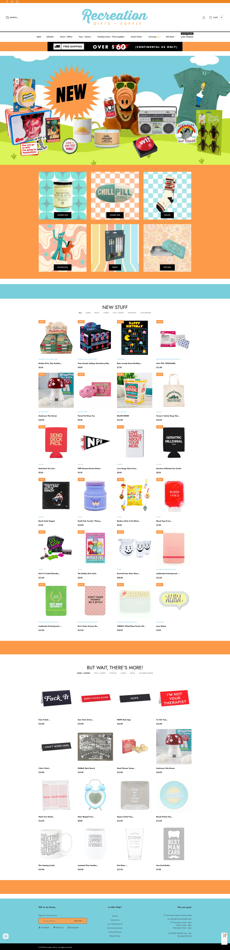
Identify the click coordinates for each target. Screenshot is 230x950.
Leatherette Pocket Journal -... (168, 573)
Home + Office (66, 37)
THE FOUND (121, 359)
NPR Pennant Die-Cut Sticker (89, 468)
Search (115, 916)
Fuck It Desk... (44, 719)
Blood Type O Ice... (164, 521)
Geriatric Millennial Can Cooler (168, 468)
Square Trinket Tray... (125, 816)
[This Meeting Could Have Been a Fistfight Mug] (56, 843)
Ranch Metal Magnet (46, 521)
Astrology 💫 (153, 37)
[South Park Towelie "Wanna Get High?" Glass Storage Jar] (95, 495)
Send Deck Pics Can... (47, 468)
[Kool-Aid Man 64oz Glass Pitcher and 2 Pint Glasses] (134, 548)
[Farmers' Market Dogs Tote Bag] (174, 390)
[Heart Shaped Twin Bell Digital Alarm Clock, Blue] (95, 795)
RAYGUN (159, 412)
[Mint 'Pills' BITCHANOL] (174, 337)
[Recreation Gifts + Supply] (115, 17)
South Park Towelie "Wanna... (90, 521)
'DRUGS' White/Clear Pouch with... (131, 626)
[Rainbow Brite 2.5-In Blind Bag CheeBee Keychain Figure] (134, 495)
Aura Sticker (161, 626)
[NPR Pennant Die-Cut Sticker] (95, 442)
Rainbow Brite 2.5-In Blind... (128, 521)
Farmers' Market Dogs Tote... (168, 416)
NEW (39, 37)
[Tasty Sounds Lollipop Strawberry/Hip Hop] (95, 337)
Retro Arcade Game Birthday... (129, 363)
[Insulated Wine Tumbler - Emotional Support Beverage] (95, 843)
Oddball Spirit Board (86, 768)
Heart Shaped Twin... (86, 816)
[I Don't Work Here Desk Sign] (56, 746)
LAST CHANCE (187, 36)
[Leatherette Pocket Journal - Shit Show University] (56, 600)
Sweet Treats (136, 37)
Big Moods (160, 622)
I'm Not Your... (162, 719)
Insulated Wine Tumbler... (88, 865)
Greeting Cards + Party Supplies (110, 37)
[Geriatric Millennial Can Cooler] (174, 442)
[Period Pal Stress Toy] (95, 390)
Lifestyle (49, 37)
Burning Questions (115, 928)
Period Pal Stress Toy (86, 416)
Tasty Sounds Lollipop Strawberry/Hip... (94, 363)
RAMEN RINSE (123, 416)
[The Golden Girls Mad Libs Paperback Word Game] (95, 548)
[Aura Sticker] (174, 600)
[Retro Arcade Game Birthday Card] (134, 337)
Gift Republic (43, 412)
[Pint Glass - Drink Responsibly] (134, 843)
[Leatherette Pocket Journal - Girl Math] (174, 548)
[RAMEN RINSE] (134, 390)
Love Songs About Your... (127, 468)
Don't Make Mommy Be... (88, 626)
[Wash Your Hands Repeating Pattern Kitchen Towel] (56, 795)
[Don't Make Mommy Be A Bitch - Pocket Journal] (95, 600)
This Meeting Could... (47, 865)
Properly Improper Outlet (166, 569)
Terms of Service (115, 932)
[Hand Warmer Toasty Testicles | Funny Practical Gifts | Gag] (134, 746)
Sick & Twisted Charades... (49, 573)
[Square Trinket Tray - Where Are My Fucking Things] (134, 795)
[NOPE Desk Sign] (134, 698)
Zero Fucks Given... (85, 719)
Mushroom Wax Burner (47, 416)
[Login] (206, 17)
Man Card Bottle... (163, 865)
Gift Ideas (170, 37)
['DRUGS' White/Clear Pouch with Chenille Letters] (134, 600)
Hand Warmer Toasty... (126, 768)
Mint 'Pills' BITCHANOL (166, 363)
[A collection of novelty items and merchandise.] (115, 110)
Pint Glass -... (122, 865)
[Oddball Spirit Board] (95, 746)
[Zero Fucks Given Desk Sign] (95, 698)
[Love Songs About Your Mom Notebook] (134, 442)
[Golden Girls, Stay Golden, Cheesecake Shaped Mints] (56, 337)
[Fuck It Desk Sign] (56, 698)
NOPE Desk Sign (124, 719)
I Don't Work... (44, 768)
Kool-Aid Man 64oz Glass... (128, 573)
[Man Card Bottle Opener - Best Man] (174, 843)
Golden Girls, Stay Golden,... (50, 363)
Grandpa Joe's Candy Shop (48, 359)
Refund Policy (115, 936)
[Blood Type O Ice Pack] (174, 495)
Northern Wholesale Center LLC (168, 359)
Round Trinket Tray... (164, 816)
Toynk (80, 517)
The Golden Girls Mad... (87, 573)
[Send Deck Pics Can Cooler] (56, 442)
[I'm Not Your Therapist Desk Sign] (174, 698)
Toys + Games (85, 37)
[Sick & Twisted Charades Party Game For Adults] (56, 548)
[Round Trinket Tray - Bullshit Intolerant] (174, 795)
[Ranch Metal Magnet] (56, 495)
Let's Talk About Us (115, 924)
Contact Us (115, 920)
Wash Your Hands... (46, 816)
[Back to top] (224, 942)
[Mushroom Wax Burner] (56, 390)
